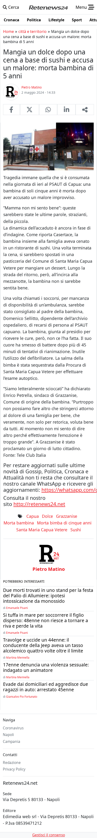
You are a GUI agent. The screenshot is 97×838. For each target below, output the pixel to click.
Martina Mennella (17, 657)
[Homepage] (48, 7)
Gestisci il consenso (48, 835)
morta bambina (19, 523)
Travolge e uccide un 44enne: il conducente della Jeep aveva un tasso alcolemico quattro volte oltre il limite (43, 645)
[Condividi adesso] (85, 109)
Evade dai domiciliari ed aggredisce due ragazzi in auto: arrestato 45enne (45, 686)
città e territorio (32, 31)
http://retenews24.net (39, 504)
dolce (47, 516)
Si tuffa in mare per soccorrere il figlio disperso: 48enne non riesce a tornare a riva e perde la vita (45, 620)
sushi (75, 529)
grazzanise (66, 516)
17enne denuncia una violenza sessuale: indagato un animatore (46, 667)
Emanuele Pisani (17, 608)
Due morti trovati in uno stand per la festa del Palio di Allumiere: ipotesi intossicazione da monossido (48, 595)
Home (8, 31)
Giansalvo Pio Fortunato (21, 696)
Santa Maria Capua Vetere (41, 529)
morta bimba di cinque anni (64, 523)
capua (32, 516)
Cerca (13, 7)
